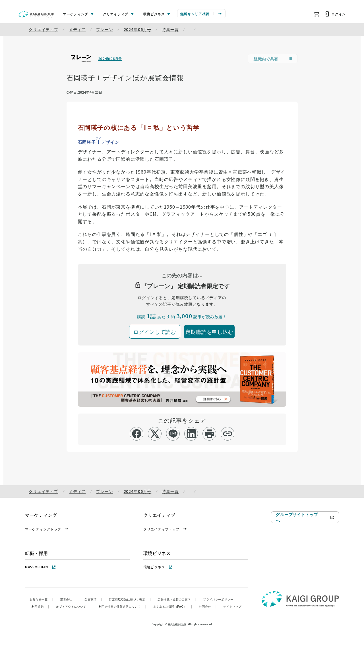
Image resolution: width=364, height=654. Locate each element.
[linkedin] (191, 433)
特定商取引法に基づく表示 (130, 599)
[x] (154, 433)
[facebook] (136, 433)
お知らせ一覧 (41, 599)
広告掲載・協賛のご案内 (177, 599)
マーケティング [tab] (75, 13)
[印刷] (209, 433)
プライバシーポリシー (221, 599)
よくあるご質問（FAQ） (172, 606)
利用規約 (40, 606)
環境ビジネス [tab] (154, 13)
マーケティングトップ (43, 529)
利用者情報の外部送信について (122, 606)
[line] (173, 433)
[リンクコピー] (227, 433)
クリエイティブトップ (161, 529)
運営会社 (69, 599)
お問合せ (207, 606)
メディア (77, 29)
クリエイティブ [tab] (115, 13)
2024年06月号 (138, 29)
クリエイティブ (43, 29)
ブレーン (104, 29)
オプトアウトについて (74, 606)
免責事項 (93, 599)
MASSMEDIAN (36, 566)
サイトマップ (232, 606)
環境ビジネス (154, 566)
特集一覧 (170, 29)
